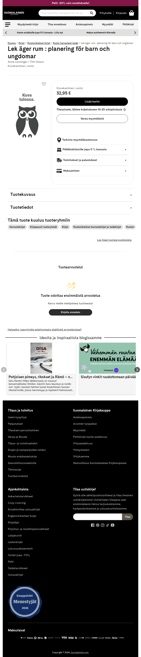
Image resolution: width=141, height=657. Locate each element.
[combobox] (67, 13)
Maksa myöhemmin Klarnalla (100, 32)
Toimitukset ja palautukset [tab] (80, 160)
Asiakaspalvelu (84, 24)
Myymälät (107, 24)
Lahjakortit (15, 535)
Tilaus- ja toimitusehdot (22, 443)
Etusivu (12, 43)
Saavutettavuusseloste (22, 463)
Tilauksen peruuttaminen (23, 430)
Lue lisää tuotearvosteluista (114, 240)
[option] (39, 32)
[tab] (70, 195)
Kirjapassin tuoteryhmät (43, 227)
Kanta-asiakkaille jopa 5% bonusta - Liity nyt (40, 32)
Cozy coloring (17, 502)
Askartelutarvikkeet (20, 496)
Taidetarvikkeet (18, 568)
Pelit (11, 561)
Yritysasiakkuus (83, 443)
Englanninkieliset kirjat (22, 516)
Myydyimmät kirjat (28, 24)
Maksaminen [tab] (71, 170)
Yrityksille (105, 13)
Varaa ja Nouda (17, 436)
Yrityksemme (81, 456)
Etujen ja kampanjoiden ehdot (27, 450)
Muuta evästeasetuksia (22, 456)
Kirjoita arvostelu (70, 312)
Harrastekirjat (17, 227)
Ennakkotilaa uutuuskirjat (24, 509)
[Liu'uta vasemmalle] (6, 32)
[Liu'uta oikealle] (135, 32)
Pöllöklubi (128, 24)
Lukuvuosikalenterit (20, 548)
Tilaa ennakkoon (57, 24)
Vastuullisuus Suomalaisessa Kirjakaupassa (99, 463)
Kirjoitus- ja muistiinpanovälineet (28, 529)
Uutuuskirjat (15, 574)
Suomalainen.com (79, 652)
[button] (8, 24)
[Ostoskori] (131, 12)
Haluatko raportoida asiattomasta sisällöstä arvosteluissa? (45, 329)
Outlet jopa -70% (19, 555)
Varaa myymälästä (92, 118)
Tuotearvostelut (18, 476)
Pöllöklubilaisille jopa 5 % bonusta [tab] (85, 149)
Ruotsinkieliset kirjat (38, 43)
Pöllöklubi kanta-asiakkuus (90, 436)
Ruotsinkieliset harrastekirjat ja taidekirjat (97, 227)
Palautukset (15, 423)
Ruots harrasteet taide (65, 43)
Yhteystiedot (81, 450)
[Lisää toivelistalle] (44, 84)
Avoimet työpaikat (85, 423)
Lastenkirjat (15, 542)
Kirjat (22, 43)
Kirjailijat (13, 522)
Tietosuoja (14, 469)
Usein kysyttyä (17, 417)
